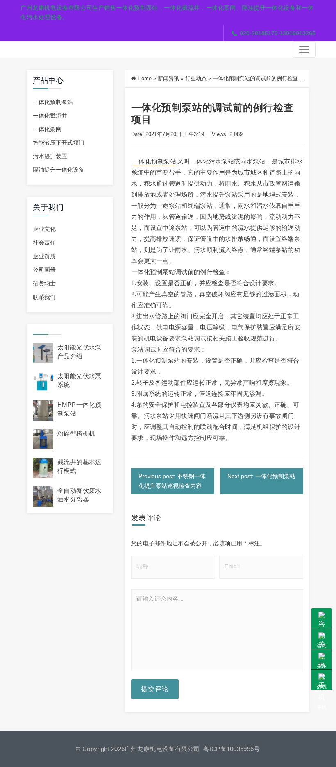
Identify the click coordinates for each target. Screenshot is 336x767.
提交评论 (155, 688)
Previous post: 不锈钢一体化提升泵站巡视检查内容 (172, 481)
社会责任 (44, 242)
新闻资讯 (168, 78)
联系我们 (44, 297)
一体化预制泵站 (53, 102)
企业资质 (44, 256)
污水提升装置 (50, 156)
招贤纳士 (44, 283)
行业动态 (196, 78)
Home (145, 78)
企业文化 (44, 229)
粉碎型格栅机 (76, 433)
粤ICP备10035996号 (231, 748)
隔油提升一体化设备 (58, 169)
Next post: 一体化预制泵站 (261, 476)
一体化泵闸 (47, 129)
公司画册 (44, 269)
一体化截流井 (50, 115)
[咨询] (321, 618)
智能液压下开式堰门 (58, 142)
